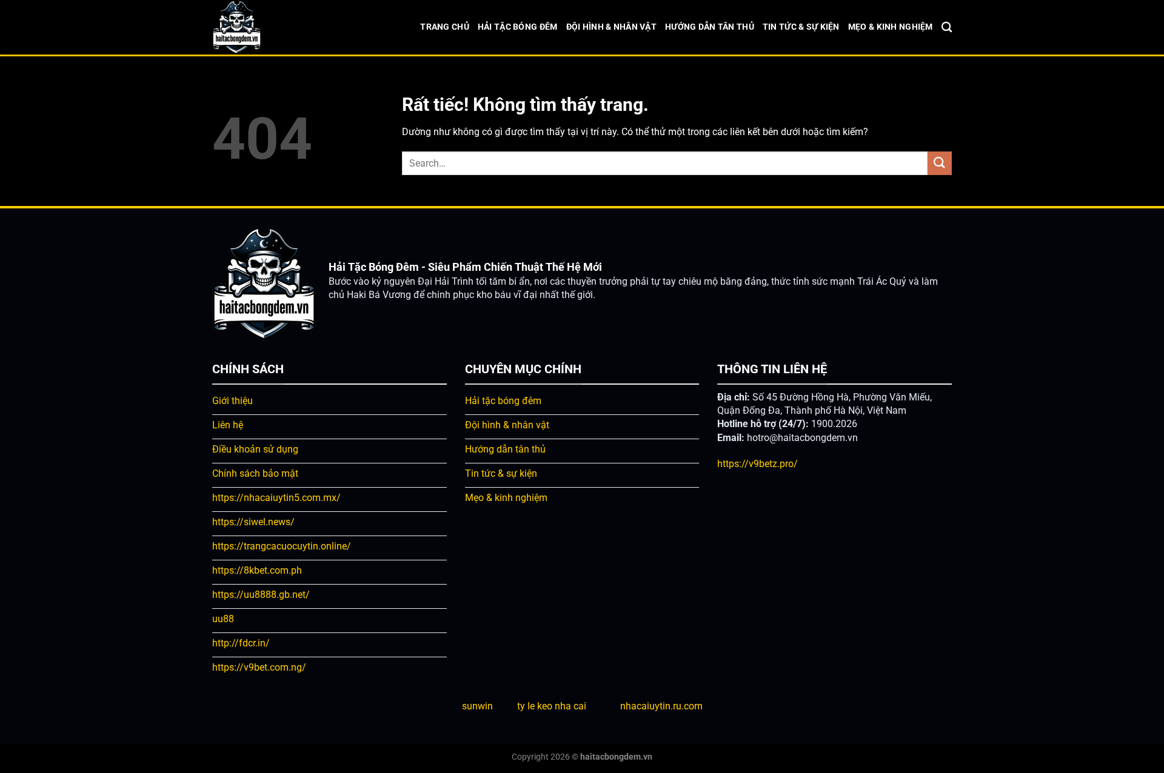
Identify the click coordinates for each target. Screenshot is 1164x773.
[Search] (947, 27)
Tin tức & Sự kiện (801, 27)
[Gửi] (940, 163)
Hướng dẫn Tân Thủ (709, 27)
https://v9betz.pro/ (757, 463)
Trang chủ (444, 27)
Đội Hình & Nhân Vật (611, 27)
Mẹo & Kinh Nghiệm (890, 27)
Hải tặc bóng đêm (518, 27)
